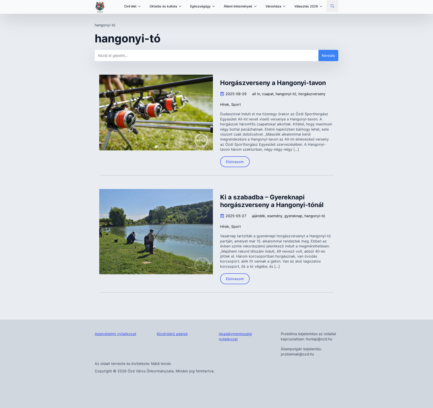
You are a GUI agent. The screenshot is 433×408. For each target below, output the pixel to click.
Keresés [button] (328, 55)
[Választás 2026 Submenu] (322, 6)
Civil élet (130, 6)
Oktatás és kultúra (163, 6)
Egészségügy (200, 6)
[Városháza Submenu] (285, 6)
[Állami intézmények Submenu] (256, 6)
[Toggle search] (332, 6)
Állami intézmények (238, 6)
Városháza (273, 6)
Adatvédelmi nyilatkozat (115, 334)
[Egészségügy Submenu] (215, 6)
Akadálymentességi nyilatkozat (235, 336)
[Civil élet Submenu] (140, 6)
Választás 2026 (306, 6)
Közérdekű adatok (172, 334)
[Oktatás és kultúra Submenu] (181, 6)
